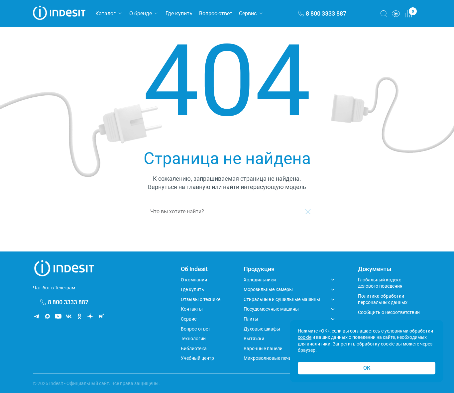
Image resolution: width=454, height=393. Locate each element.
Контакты (192, 309)
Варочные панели (263, 348)
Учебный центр (197, 358)
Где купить (179, 13)
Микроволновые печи (267, 358)
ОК (366, 368)
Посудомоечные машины (271, 309)
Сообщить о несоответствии (389, 312)
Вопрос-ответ (215, 13)
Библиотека (194, 348)
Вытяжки (254, 338)
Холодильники (260, 279)
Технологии (193, 338)
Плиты (251, 319)
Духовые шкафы (262, 329)
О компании (194, 279)
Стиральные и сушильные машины (282, 299)
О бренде (140, 13)
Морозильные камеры (268, 289)
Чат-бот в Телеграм (54, 287)
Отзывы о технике (200, 299)
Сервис (248, 13)
